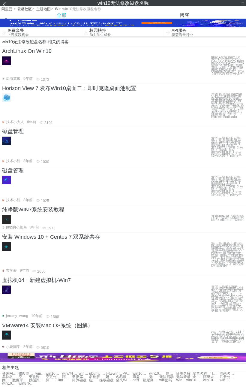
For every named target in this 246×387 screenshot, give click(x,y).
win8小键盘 (27, 383)
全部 (61, 15)
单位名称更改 (10, 377)
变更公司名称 (54, 377)
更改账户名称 (37, 377)
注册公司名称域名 (228, 377)
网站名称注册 (228, 373)
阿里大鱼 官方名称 (211, 377)
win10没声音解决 (10, 383)
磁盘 (136, 377)
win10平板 (194, 380)
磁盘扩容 (94, 380)
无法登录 (183, 377)
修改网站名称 (10, 373)
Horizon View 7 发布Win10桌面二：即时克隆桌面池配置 (69, 88)
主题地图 (43, 9)
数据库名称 (80, 377)
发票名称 (200, 373)
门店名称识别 (214, 373)
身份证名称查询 (51, 380)
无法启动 (166, 377)
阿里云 (7, 9)
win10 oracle (40, 373)
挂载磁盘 (106, 380)
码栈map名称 (111, 377)
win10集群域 (54, 373)
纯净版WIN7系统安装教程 (33, 210)
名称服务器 (97, 377)
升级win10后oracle (114, 373)
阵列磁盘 (79, 380)
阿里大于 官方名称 (67, 377)
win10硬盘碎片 (225, 380)
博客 (184, 15)
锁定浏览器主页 (151, 380)
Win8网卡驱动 (181, 380)
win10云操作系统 (157, 373)
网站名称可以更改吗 (7, 380)
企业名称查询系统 (198, 377)
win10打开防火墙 (211, 380)
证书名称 (183, 373)
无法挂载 (154, 377)
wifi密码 (165, 380)
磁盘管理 (13, 131)
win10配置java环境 (141, 373)
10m (59, 380)
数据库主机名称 (20, 380)
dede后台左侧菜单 (138, 380)
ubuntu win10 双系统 (97, 373)
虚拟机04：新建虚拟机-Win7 (36, 280)
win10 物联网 (84, 373)
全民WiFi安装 (124, 380)
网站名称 (171, 373)
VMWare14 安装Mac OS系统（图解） (47, 325)
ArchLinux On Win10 (27, 51)
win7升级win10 (70, 373)
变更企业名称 (24, 377)
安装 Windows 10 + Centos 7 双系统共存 (51, 237)
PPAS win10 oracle (127, 373)
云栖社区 (24, 9)
